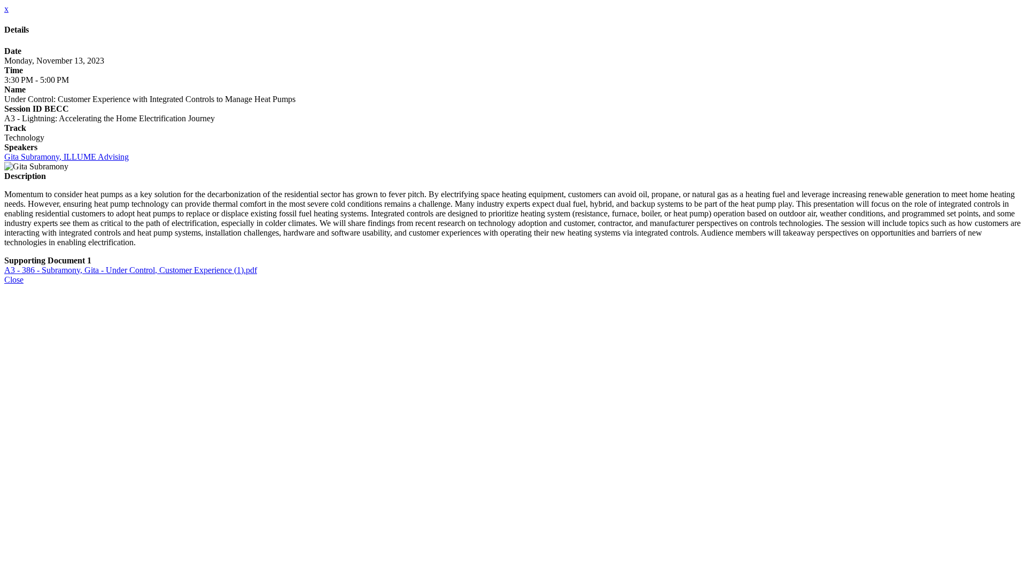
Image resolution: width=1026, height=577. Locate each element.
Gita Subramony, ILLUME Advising (66, 156)
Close (14, 279)
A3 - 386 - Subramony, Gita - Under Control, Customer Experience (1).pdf (130, 270)
